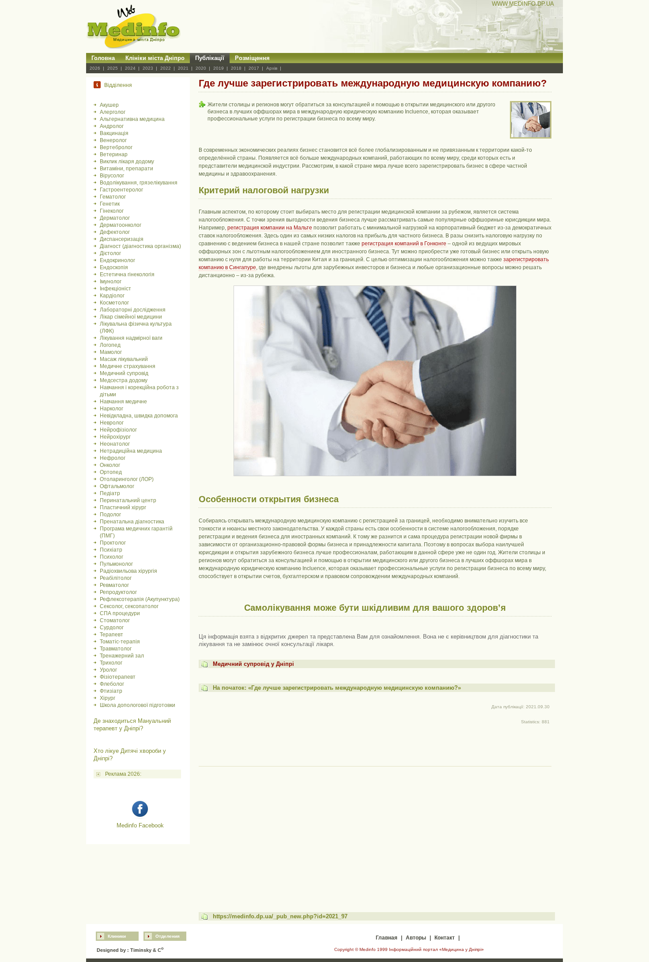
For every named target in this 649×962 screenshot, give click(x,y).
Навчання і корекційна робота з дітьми (139, 391)
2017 (254, 68)
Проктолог (113, 543)
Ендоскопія (114, 267)
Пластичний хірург (123, 507)
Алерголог (112, 112)
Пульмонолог (116, 564)
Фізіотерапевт (118, 677)
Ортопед (111, 472)
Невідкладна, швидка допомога (139, 416)
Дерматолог (115, 218)
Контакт (444, 938)
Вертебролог (116, 147)
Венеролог (113, 140)
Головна (103, 58)
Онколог (110, 465)
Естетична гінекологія (127, 274)
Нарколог (111, 409)
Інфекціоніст (115, 289)
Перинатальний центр (128, 500)
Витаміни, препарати (126, 168)
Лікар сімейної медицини (131, 317)
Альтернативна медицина (132, 119)
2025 (112, 68)
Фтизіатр (111, 691)
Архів (271, 68)
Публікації (209, 58)
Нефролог (112, 458)
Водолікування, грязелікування (138, 183)
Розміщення (252, 58)
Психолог (111, 557)
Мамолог (111, 352)
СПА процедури (120, 613)
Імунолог (110, 281)
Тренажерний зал (122, 656)
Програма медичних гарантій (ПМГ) (136, 532)
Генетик (110, 204)
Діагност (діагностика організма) (140, 246)
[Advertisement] (375, 831)
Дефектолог (115, 232)
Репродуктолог (118, 592)
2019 (218, 68)
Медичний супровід (124, 373)
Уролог (108, 670)
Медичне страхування (127, 366)
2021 (183, 68)
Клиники (117, 936)
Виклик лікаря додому (127, 161)
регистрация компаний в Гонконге (404, 243)
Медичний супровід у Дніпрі (253, 664)
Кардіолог (112, 296)
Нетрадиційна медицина (131, 451)
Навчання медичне (123, 401)
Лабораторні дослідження (133, 310)
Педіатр (110, 493)
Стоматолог (115, 620)
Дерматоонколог (120, 225)
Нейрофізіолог (118, 430)
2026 (95, 68)
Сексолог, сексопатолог (129, 606)
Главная (386, 938)
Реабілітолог (116, 578)
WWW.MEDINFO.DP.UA (523, 3)
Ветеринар (114, 154)
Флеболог (112, 684)
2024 (130, 68)
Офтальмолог (117, 486)
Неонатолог (115, 444)
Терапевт (111, 634)
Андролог (112, 126)
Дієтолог (110, 253)
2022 (165, 68)
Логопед (110, 345)
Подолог (110, 514)
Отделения (167, 936)
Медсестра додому (123, 380)
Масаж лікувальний (124, 359)
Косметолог (114, 303)
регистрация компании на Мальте (269, 228)
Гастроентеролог (121, 190)
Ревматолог (114, 585)
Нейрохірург (115, 437)
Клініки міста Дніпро (155, 58)
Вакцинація (114, 133)
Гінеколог (112, 211)
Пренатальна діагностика (132, 522)
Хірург (107, 698)
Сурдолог (112, 627)
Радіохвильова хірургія (128, 571)
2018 (236, 68)
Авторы (416, 938)
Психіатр (111, 550)
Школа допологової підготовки (137, 705)
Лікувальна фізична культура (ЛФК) (136, 327)
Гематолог (113, 197)
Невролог (112, 423)
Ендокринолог (117, 260)
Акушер (109, 105)
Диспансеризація (121, 239)
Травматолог (116, 649)
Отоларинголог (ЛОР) (127, 479)
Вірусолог (112, 176)
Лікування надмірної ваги (131, 338)
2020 (201, 68)
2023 (148, 68)
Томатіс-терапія (120, 642)
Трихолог (111, 663)
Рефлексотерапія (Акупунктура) (140, 599)
